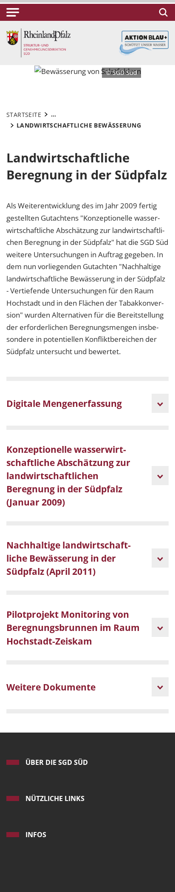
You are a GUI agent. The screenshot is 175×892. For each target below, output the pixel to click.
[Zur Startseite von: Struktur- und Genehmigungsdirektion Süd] (38, 42)
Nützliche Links (55, 798)
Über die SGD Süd (56, 762)
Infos (35, 834)
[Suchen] (162, 12)
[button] (12, 12)
